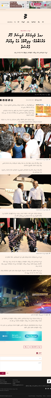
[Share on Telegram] (6, 100)
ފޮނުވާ (2, 373)
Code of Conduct (31, 395)
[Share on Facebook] (1, 100)
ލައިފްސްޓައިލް (34, 22)
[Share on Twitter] (3, 100)
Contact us (49, 395)
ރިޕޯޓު (39, 22)
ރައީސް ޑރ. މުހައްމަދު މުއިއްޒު (25, 30)
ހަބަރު (43, 22)
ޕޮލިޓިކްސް (23, 22)
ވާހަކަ (18, 22)
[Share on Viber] (9, 100)
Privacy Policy (39, 395)
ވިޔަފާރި (28, 22)
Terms (44, 395)
